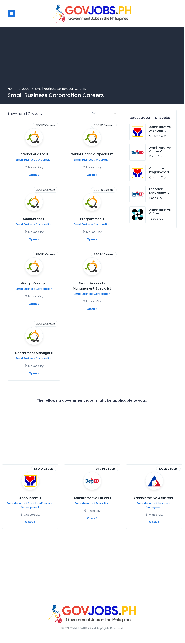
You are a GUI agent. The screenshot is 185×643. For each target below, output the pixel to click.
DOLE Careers (168, 468)
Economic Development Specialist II (159, 193)
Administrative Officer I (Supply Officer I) (160, 215)
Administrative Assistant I (154, 498)
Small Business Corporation (34, 159)
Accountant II (30, 498)
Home (12, 88)
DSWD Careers (44, 468)
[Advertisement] (92, 59)
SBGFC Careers (45, 125)
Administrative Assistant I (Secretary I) (160, 131)
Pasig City (155, 156)
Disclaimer (86, 628)
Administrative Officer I (92, 498)
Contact (107, 628)
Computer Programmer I (159, 170)
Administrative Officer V (160, 149)
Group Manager (34, 283)
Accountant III (34, 219)
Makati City (36, 167)
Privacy (97, 628)
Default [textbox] (96, 113)
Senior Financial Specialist (92, 154)
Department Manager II (34, 353)
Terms (76, 628)
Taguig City (156, 218)
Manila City (156, 514)
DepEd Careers (106, 468)
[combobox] (103, 113)
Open (33, 175)
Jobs (25, 88)
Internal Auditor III (34, 154)
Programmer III (92, 219)
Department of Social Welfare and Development (30, 505)
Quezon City (157, 135)
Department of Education (92, 503)
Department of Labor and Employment (154, 505)
